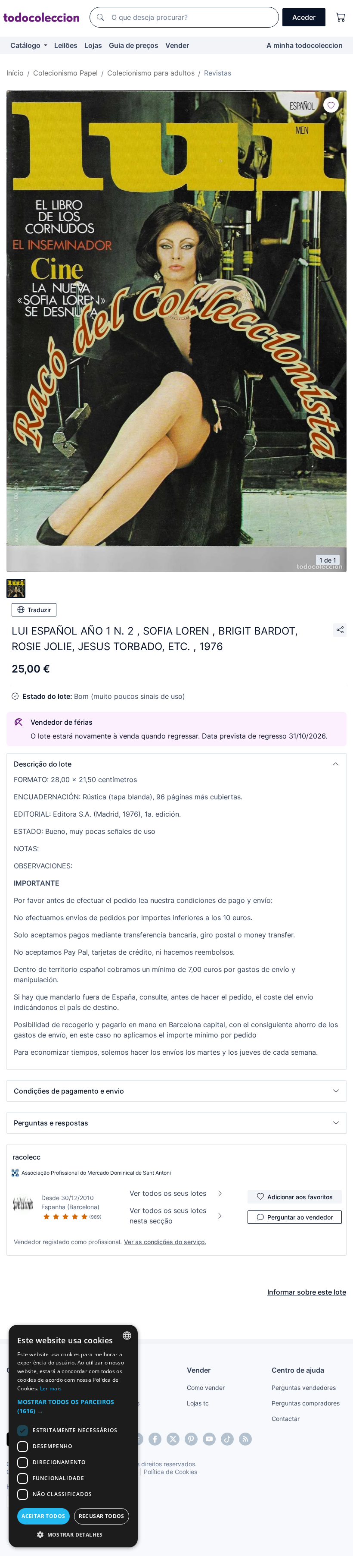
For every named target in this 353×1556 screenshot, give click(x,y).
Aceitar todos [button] (43, 1516)
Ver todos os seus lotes (168, 1193)
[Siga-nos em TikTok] (227, 1439)
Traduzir (39, 609)
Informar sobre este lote (306, 1292)
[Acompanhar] (331, 105)
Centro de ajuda (298, 1370)
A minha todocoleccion (304, 45)
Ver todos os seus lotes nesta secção (168, 1215)
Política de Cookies (170, 1471)
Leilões (65, 45)
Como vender (206, 1387)
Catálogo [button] (26, 45)
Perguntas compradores (306, 1403)
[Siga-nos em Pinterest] (191, 1439)
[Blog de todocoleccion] (245, 1439)
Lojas (93, 45)
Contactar (286, 1418)
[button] (176, 764)
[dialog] (73, 1436)
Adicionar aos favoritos (300, 1197)
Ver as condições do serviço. (165, 1241)
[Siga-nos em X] (173, 1439)
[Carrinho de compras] (341, 17)
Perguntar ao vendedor (300, 1217)
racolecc (26, 1157)
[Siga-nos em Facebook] (155, 1439)
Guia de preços (133, 45)
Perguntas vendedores (304, 1387)
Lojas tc (198, 1403)
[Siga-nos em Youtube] (209, 1439)
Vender (177, 45)
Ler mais (51, 1388)
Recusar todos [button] (101, 1516)
